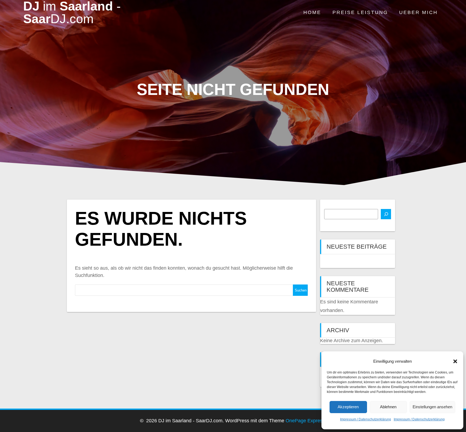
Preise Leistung (360, 12)
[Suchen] (386, 214)
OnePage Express (305, 420)
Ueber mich (418, 12)
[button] (455, 361)
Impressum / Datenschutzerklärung (365, 419)
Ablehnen (388, 406)
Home (312, 12)
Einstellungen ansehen (432, 406)
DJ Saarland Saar (72, 12)
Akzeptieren (348, 406)
